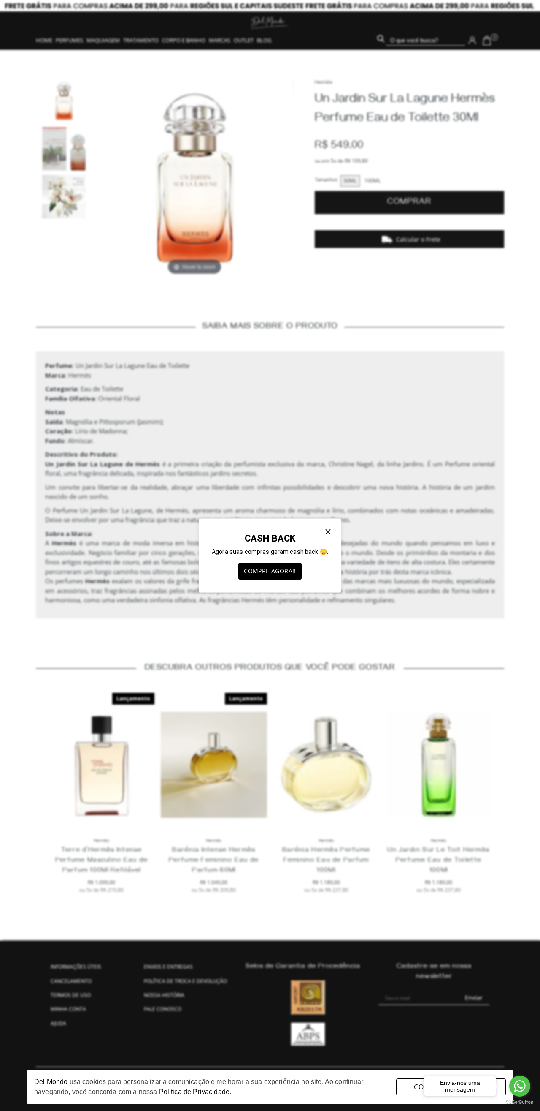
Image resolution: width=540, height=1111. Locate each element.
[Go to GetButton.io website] (519, 1102)
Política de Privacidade (194, 1091)
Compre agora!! (270, 571)
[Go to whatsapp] (519, 1086)
